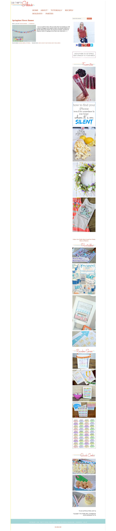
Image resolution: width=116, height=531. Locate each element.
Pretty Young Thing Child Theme (50, 522)
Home (35, 10)
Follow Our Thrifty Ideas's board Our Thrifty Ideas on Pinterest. (84, 240)
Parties (49, 13)
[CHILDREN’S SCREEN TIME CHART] (84, 347)
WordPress (79, 522)
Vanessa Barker (23, 23)
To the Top (58, 527)
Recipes (68, 10)
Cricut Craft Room (46, 43)
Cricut (39, 43)
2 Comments (31, 23)
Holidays (36, 13)
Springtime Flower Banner (23, 20)
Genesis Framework (68, 522)
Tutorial (28, 43)
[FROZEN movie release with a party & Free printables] (83, 295)
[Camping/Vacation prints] (84, 312)
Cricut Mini (54, 43)
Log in (85, 522)
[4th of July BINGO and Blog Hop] (84, 263)
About (43, 10)
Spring (24, 43)
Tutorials (56, 10)
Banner (20, 43)
